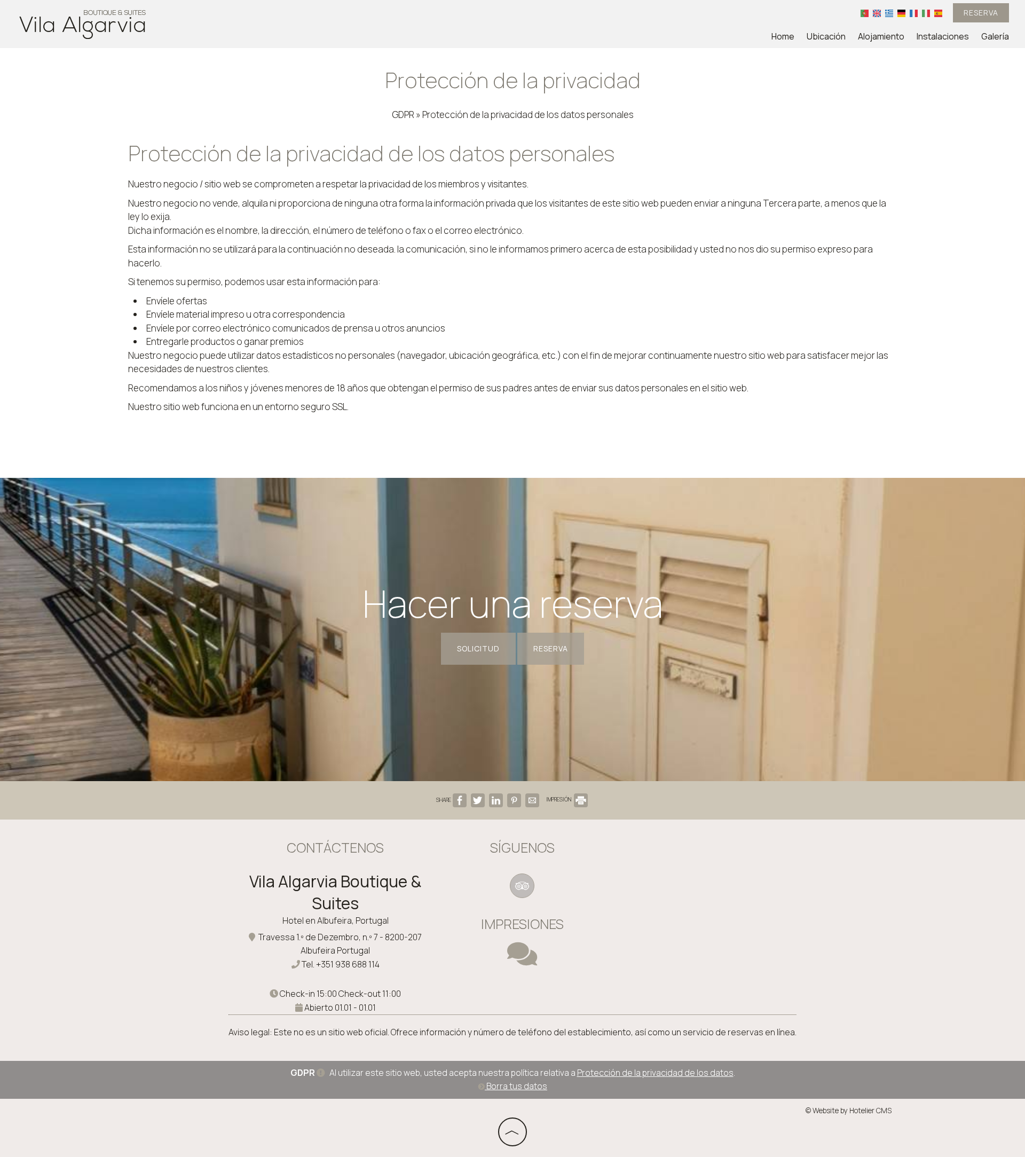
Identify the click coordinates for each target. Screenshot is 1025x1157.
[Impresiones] (522, 960)
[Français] (914, 13)
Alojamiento (881, 36)
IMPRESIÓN (559, 799)
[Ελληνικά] (889, 13)
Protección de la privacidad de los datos (655, 1073)
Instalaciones (943, 36)
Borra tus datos (516, 1086)
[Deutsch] (901, 13)
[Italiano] (926, 13)
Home (782, 36)
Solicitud (478, 648)
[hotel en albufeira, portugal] (82, 23)
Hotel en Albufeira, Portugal (335, 920)
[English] (877, 13)
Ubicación (826, 36)
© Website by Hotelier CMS (849, 1110)
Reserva (981, 12)
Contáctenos (335, 847)
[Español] (938, 13)
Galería (995, 36)
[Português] (865, 13)
